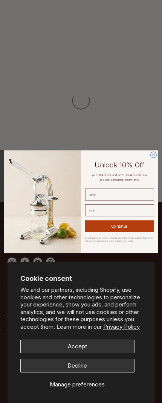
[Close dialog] (154, 155)
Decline (77, 365)
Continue (119, 226)
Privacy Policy (121, 326)
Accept (77, 346)
